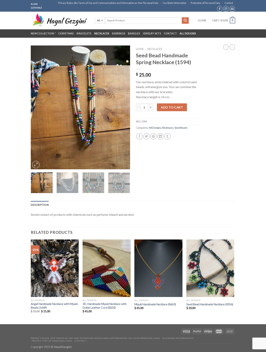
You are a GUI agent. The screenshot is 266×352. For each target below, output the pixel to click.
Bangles (134, 33)
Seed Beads (180, 127)
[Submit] (185, 20)
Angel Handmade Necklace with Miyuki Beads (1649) (54, 305)
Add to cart (172, 107)
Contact (229, 2)
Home (140, 49)
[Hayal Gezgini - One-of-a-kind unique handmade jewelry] (60, 20)
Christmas (66, 33)
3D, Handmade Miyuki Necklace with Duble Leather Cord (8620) (105, 305)
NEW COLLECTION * (43, 33)
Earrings (118, 33)
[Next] (123, 107)
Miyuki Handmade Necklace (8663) (155, 304)
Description (40, 204)
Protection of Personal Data (205, 2)
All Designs (188, 33)
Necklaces (101, 33)
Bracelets (84, 33)
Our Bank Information (174, 2)
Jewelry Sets (152, 33)
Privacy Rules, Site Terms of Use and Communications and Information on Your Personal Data (108, 2)
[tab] (40, 205)
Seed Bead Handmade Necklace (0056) (209, 304)
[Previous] (37, 107)
